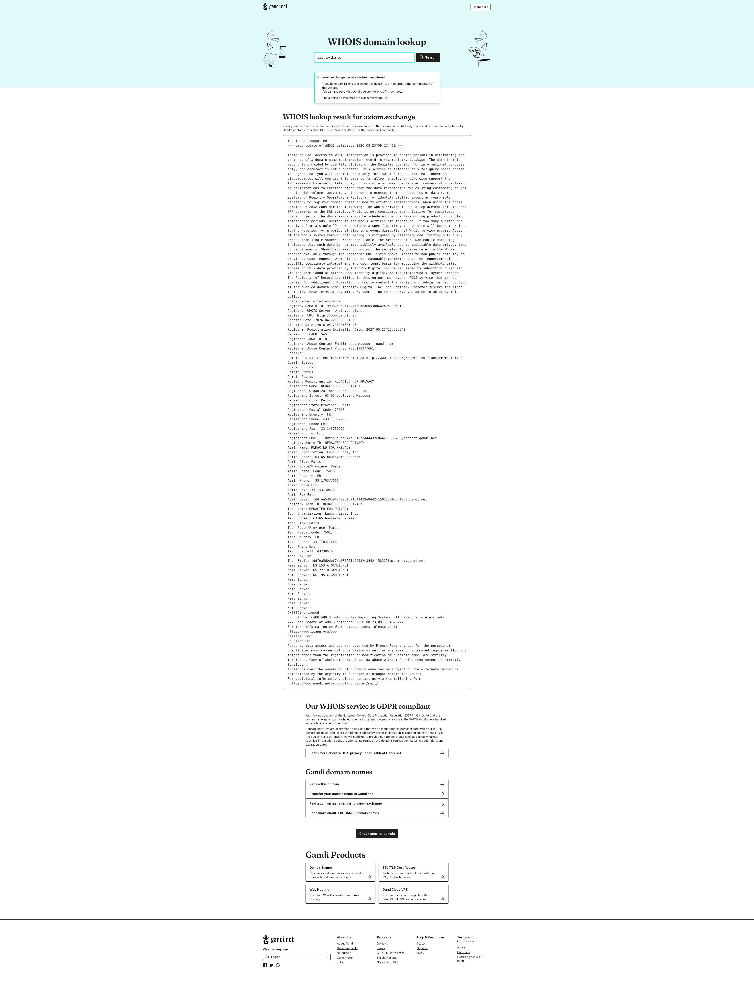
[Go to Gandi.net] (275, 6)
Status (421, 943)
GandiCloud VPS (387, 962)
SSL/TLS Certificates (390, 953)
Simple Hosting (387, 957)
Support (422, 948)
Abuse (461, 947)
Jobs (340, 962)
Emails (381, 948)
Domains (382, 943)
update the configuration (413, 83)
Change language (275, 949)
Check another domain (377, 834)
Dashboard (480, 7)
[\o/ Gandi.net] (297, 939)
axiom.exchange (333, 77)
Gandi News (345, 957)
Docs (420, 953)
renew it (344, 91)
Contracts (463, 952)
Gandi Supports (347, 948)
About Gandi (345, 943)
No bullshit (344, 953)
